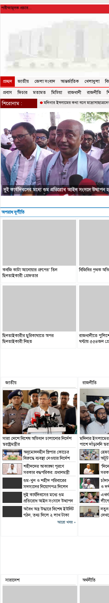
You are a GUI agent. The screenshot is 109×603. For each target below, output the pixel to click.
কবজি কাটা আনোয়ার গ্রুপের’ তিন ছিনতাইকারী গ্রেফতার (30, 273)
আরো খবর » (66, 522)
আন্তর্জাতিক (70, 81)
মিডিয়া (56, 92)
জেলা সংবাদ (44, 81)
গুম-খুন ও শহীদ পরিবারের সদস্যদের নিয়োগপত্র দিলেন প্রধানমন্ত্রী (35, 487)
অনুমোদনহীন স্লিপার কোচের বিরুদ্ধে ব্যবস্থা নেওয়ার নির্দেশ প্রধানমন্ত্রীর (36, 458)
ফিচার (22, 92)
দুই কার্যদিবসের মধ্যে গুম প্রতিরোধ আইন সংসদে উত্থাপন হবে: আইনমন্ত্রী (38, 501)
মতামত (39, 92)
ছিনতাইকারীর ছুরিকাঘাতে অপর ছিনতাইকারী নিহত (28, 338)
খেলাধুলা (91, 81)
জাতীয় (23, 81)
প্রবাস (7, 92)
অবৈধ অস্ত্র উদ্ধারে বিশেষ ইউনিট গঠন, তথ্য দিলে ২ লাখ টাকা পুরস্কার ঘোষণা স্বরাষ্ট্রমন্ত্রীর (38, 515)
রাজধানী (74, 92)
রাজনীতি (94, 92)
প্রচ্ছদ (7, 81)
